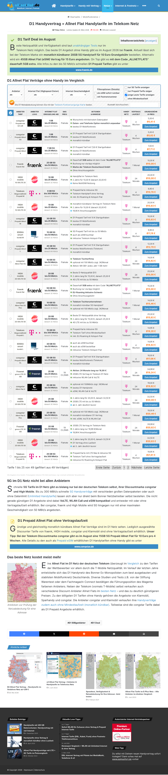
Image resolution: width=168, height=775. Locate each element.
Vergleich (133, 563)
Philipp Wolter (59, 30)
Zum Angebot (151, 126)
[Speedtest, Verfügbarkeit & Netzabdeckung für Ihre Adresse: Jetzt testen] (103, 670)
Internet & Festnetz (125, 5)
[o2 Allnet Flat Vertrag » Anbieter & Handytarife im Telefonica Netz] (64, 665)
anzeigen (151, 40)
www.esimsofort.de (122, 759)
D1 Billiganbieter (77, 622)
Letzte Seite (151, 467)
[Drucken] (144, 634)
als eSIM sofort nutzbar (108, 93)
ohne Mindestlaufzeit (138, 98)
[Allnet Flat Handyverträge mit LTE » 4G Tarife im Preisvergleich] (14, 754)
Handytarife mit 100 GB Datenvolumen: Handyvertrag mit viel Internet (38, 728)
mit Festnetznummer (107, 97)
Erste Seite (103, 467)
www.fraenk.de (84, 70)
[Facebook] (24, 634)
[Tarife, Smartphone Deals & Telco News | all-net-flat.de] (23, 6)
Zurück (116, 467)
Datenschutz (39, 770)
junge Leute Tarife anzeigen (141, 95)
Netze (107, 5)
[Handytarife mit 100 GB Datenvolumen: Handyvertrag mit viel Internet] (14, 729)
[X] (54, 634)
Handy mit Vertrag (88, 5)
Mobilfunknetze (90, 17)
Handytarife (66, 5)
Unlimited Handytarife (42, 496)
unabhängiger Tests (85, 45)
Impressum (28, 770)
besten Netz (108, 591)
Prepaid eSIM (65, 540)
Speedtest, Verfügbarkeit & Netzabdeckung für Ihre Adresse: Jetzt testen (103, 694)
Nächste (137, 467)
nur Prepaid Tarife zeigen (140, 91)
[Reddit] (84, 634)
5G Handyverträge (81, 491)
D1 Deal (96, 622)
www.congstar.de (84, 546)
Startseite (75, 17)
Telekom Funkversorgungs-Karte (70, 105)
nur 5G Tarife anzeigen (138, 87)
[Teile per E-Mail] (114, 634)
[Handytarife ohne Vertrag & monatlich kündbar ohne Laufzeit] (14, 741)
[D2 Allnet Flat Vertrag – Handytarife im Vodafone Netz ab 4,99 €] (25, 668)
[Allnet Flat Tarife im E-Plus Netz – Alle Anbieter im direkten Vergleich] (143, 670)
